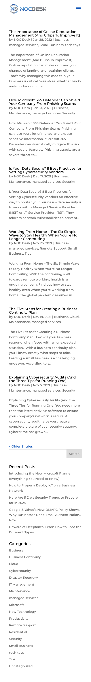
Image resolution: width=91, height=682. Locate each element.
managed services (23, 45)
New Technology (22, 612)
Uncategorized (21, 666)
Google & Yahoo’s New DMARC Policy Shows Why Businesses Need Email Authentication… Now (45, 515)
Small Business (52, 45)
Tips (28, 254)
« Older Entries (21, 446)
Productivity (18, 619)
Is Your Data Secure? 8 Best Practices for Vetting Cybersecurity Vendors (45, 170)
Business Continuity (25, 557)
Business (62, 40)
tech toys (72, 45)
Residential (18, 632)
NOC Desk (22, 40)
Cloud (74, 317)
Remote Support (53, 248)
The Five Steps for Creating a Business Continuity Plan (43, 311)
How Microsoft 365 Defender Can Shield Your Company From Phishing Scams (44, 102)
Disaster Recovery (23, 578)
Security (68, 113)
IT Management (21, 584)
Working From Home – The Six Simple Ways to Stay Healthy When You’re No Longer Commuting (43, 235)
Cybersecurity (20, 571)
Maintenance (19, 113)
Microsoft (16, 605)
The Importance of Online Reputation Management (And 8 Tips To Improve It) (44, 33)
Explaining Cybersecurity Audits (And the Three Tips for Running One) (42, 379)
